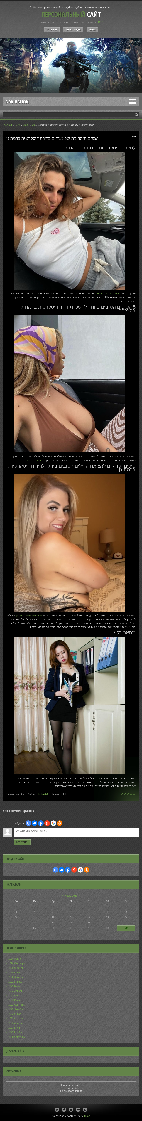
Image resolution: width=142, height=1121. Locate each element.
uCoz (87, 1116)
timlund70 (43, 794)
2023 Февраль (16, 1018)
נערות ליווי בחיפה (36, 460)
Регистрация (73, 29)
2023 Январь (15, 1014)
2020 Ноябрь (15, 972)
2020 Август (15, 958)
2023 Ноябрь (15, 1032)
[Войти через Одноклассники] (59, 823)
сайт (71, 14)
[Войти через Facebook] (41, 823)
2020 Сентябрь (16, 963)
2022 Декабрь (15, 1009)
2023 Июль (14, 1027)
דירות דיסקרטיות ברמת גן (108, 293)
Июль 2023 (71, 895)
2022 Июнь (14, 995)
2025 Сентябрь (16, 1037)
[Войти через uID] (28, 823)
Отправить (22, 842)
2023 (17, 125)
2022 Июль (14, 1000)
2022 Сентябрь (16, 1004)
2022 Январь (15, 981)
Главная (52, 29)
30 (33, 125)
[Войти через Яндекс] (47, 823)
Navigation (17, 101)
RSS (100, 22)
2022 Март (14, 986)
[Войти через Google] (53, 823)
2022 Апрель (15, 991)
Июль (26, 125)
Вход (92, 29)
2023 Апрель (15, 1023)
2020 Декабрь (15, 977)
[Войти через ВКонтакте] (34, 823)
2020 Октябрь (15, 968)
